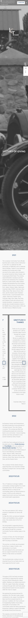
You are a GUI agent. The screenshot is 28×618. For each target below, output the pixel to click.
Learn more (21, 2)
